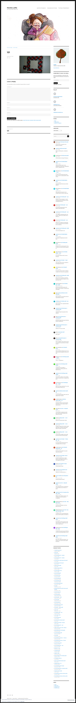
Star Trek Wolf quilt (57, 573)
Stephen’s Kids (56, 653)
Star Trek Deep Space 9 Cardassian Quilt (60, 668)
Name (8, 102)
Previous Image (9, 47)
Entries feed (56, 685)
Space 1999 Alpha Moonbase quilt (59, 660)
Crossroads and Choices (52, 8)
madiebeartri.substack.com (58, 112)
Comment (9, 86)
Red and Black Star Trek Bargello (59, 630)
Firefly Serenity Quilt (63, 148)
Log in (55, 684)
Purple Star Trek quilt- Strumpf (59, 622)
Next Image (15, 47)
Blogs (55, 120)
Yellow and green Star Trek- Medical (60, 627)
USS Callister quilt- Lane (64, 301)
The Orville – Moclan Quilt (58, 607)
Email (8, 107)
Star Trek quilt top (57, 594)
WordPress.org (56, 687)
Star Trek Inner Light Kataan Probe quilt (60, 560)
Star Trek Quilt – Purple (63, 260)
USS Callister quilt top (57, 658)
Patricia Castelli (58, 475)
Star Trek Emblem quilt (58, 632)
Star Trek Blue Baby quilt (58, 583)
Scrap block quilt (57, 650)
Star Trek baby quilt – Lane (64, 196)
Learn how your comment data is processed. (32, 120)
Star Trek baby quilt (57, 578)
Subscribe (55, 83)
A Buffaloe (57, 301)
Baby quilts (56, 552)
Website (8, 112)
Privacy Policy (15, 698)
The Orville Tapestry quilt (58, 604)
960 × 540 (8, 57)
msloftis (55, 64)
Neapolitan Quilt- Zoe (57, 663)
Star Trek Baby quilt (57, 580)
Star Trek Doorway (57, 575)
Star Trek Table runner (58, 570)
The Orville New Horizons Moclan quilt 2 (61, 676)
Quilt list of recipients (41, 8)
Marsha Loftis (12, 8)
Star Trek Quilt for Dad (63, 469)
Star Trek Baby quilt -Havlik (64, 228)
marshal (57, 148)
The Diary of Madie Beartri (63, 8)
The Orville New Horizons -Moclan (60, 640)
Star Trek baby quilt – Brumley (59, 555)
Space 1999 (56, 609)
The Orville (56, 635)
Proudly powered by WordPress (23, 698)
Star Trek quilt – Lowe (58, 597)
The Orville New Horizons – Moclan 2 (60, 637)
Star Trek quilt (56, 599)
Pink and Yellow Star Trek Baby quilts (60, 655)
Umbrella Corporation (58, 550)
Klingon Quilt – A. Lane (63, 417)
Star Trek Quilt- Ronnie (63, 455)
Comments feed (57, 686)
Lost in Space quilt (61, 332)
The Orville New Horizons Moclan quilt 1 (61, 673)
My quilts (55, 585)
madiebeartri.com (57, 104)
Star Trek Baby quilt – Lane (58, 645)
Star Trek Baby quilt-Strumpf (59, 665)
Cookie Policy (22, 701)
